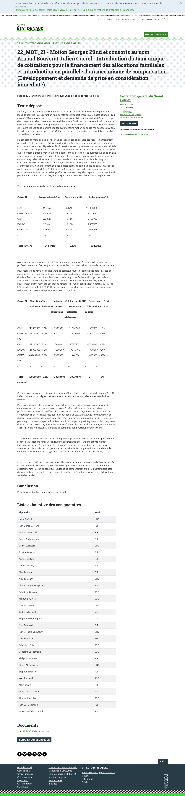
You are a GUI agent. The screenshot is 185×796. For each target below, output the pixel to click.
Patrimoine (87, 778)
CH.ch (85, 782)
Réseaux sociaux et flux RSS (63, 773)
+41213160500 (126, 112)
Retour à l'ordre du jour (34, 739)
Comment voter (25, 777)
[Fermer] (181, 3)
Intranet (53, 783)
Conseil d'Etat (24, 770)
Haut (161, 761)
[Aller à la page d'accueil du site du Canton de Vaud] (47, 27)
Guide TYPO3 (55, 780)
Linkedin (133, 134)
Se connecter (149, 19)
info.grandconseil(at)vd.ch (130, 114)
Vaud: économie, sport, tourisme (98, 772)
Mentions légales (57, 777)
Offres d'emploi (122, 19)
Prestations (134, 19)
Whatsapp (143, 134)
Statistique (22, 786)
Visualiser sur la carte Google (131, 117)
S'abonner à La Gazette (60, 770)
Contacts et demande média (63, 767)
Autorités (101, 19)
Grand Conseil (44, 42)
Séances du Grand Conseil (66, 42)
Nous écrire (129, 123)
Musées (86, 775)
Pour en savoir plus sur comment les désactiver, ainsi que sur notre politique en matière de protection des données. (74, 9)
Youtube (124, 134)
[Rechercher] (165, 19)
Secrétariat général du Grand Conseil (141, 98)
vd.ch (20, 42)
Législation (110, 19)
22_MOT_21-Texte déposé (36, 731)
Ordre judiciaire (25, 773)
